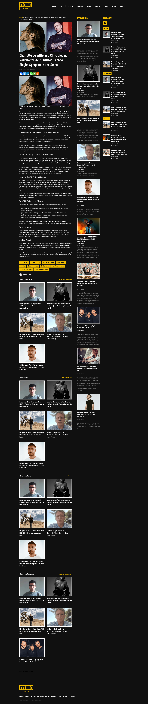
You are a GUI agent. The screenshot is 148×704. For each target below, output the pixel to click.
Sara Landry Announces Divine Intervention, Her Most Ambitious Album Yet (87, 283)
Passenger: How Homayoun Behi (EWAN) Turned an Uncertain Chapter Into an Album (88, 42)
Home (54, 6)
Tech (106, 6)
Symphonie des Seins (41, 269)
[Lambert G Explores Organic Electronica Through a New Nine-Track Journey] (88, 152)
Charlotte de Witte (48, 262)
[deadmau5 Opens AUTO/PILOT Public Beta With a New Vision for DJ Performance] (88, 226)
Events (97, 6)
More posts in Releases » (65, 574)
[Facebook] (21, 73)
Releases (80, 6)
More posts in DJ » (67, 377)
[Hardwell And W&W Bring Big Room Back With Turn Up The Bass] (88, 315)
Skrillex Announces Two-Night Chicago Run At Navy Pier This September (86, 415)
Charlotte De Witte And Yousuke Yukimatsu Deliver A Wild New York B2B (87, 369)
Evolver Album (45, 266)
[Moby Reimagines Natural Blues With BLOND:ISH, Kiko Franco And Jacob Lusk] (88, 108)
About (114, 6)
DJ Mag (23, 266)
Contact (123, 6)
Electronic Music (33, 266)
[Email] (34, 73)
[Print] (37, 73)
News (61, 6)
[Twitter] (24, 73)
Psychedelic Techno (26, 269)
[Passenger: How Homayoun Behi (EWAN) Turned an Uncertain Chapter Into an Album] (88, 29)
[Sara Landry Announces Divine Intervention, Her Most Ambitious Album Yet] (88, 271)
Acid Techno (24, 262)
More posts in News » (66, 476)
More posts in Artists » (65, 279)
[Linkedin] (27, 73)
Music (89, 6)
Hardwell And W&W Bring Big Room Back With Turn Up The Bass (87, 327)
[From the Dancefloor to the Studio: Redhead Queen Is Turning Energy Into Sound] (88, 73)
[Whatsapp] (31, 73)
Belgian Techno (35, 262)
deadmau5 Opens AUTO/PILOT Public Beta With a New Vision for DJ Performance (87, 239)
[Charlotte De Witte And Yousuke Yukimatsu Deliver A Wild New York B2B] (88, 356)
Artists (70, 6)
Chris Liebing (61, 262)
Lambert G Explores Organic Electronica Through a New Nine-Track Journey (87, 165)
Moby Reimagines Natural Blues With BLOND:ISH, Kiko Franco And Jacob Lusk (88, 121)
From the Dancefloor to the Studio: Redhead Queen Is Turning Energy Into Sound (88, 86)
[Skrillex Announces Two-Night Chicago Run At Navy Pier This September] (88, 402)
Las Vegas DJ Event (58, 266)
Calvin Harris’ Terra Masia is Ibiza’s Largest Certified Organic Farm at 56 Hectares (88, 200)
